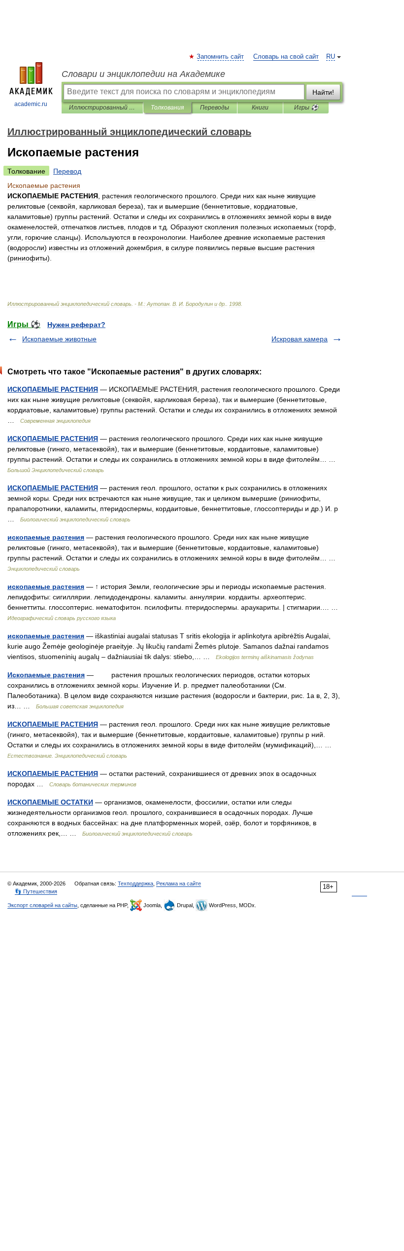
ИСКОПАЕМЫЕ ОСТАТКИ (50, 802)
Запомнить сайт (221, 56)
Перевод (67, 171)
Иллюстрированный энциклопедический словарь (102, 107)
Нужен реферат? (76, 325)
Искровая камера (299, 339)
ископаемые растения (45, 537)
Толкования (167, 107)
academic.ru (30, 104)
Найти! (323, 92)
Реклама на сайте (178, 883)
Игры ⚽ (306, 107)
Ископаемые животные (59, 339)
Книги (260, 107)
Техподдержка (135, 883)
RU (330, 56)
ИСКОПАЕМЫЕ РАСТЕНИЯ (52, 389)
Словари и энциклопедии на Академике (143, 74)
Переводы (214, 107)
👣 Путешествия (36, 891)
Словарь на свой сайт (286, 56)
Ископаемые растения (46, 675)
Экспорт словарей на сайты (42, 905)
